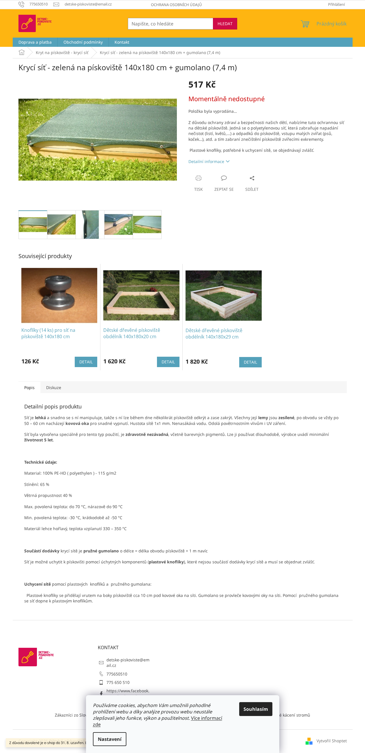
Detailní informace (206, 161)
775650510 (116, 674)
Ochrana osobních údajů (176, 4)
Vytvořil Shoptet (332, 740)
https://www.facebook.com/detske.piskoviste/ (128, 693)
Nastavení (109, 739)
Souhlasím (256, 709)
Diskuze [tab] (53, 387)
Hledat (225, 23)
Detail (86, 362)
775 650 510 (118, 682)
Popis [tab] (29, 387)
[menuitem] (35, 42)
